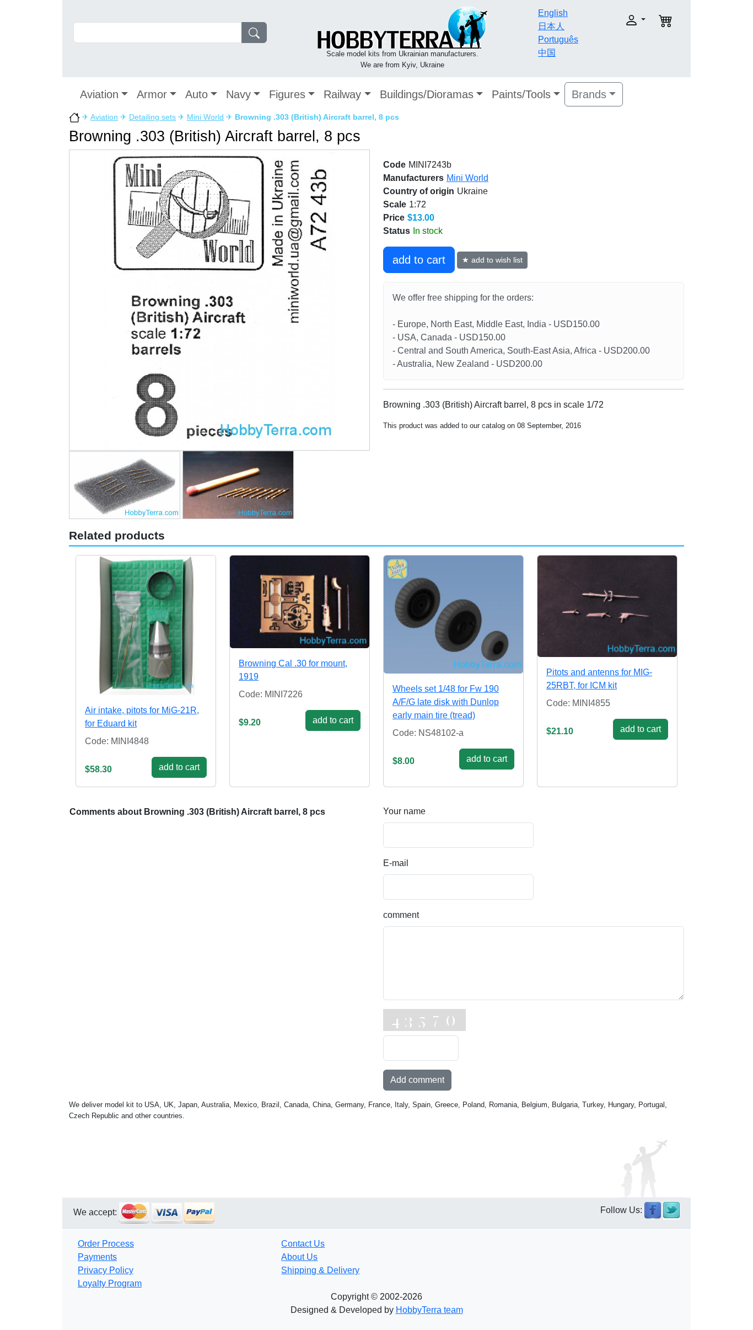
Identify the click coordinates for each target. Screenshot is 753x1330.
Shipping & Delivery (320, 1270)
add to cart (418, 260)
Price (394, 217)
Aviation (99, 94)
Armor (152, 94)
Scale (394, 204)
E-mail (395, 863)
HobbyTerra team (429, 1310)
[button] (618, 20)
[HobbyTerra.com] (402, 26)
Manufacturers (413, 178)
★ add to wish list (492, 259)
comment (401, 915)
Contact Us (303, 1243)
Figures (287, 94)
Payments (97, 1257)
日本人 (551, 26)
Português (558, 39)
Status (396, 231)
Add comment (417, 1080)
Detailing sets (152, 117)
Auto (196, 94)
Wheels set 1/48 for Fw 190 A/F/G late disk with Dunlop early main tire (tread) (445, 702)
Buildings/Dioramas (427, 94)
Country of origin (418, 191)
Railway (342, 94)
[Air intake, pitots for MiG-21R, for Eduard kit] (146, 625)
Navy (238, 94)
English (553, 13)
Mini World (205, 117)
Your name (404, 811)
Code (394, 164)
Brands (589, 94)
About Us (299, 1257)
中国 (547, 52)
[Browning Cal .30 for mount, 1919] (299, 601)
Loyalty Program (110, 1283)
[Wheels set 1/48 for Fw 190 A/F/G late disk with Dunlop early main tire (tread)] (453, 614)
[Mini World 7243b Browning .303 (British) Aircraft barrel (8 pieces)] (219, 300)
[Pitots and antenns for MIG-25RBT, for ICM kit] (607, 605)
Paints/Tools (521, 94)
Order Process (106, 1243)
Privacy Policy (105, 1270)
